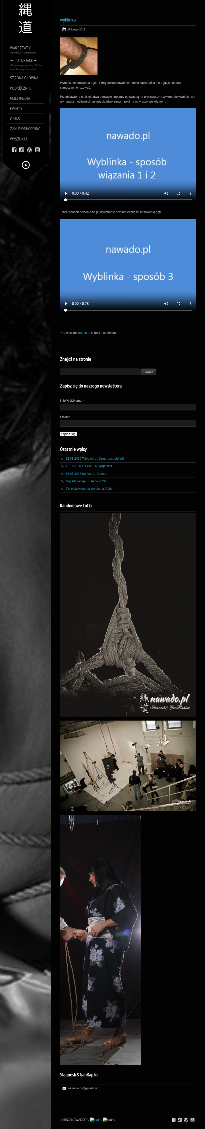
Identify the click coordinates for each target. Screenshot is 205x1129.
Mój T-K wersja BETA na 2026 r (87, 481)
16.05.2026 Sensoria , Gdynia (86, 474)
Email (65, 417)
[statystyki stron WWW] (96, 1120)
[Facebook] (14, 149)
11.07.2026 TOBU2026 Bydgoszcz (89, 466)
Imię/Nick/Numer (72, 400)
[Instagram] (21, 149)
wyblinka (68, 19)
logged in (84, 333)
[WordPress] (29, 149)
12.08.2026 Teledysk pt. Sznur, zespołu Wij (95, 458)
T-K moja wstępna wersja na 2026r (89, 489)
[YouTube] (37, 149)
